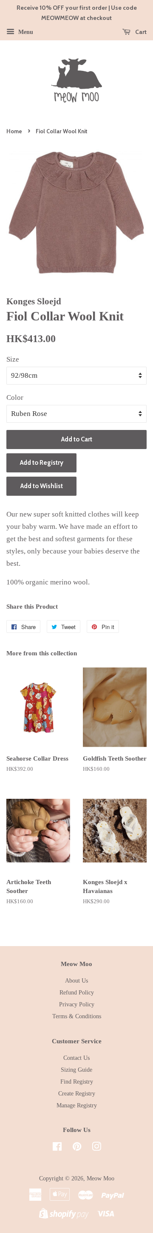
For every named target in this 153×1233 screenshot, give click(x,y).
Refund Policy (77, 992)
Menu (25, 31)
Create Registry (76, 1093)
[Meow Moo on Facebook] (57, 1148)
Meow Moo (100, 1178)
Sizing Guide (76, 1069)
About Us (76, 980)
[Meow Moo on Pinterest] (77, 1148)
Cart (140, 32)
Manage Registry (77, 1105)
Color (14, 397)
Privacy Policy (76, 1004)
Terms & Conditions (76, 1016)
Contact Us (76, 1057)
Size (12, 359)
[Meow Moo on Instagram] (96, 1148)
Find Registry (76, 1081)
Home (14, 131)
